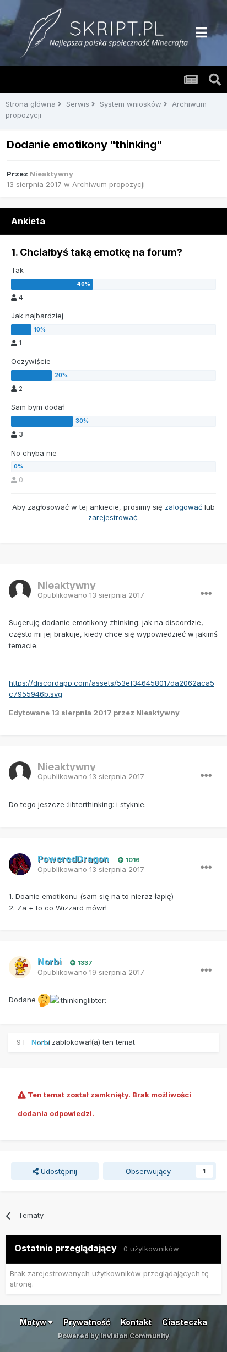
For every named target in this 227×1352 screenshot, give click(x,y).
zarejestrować (112, 517)
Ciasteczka (184, 1322)
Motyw (34, 1322)
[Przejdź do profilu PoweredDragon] (20, 864)
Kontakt (136, 1322)
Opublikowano (90, 595)
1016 (132, 860)
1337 (84, 963)
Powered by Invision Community (113, 1336)
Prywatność (86, 1322)
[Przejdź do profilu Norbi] (20, 967)
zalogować (183, 507)
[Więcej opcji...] (206, 593)
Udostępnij (58, 1171)
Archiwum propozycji (108, 184)
